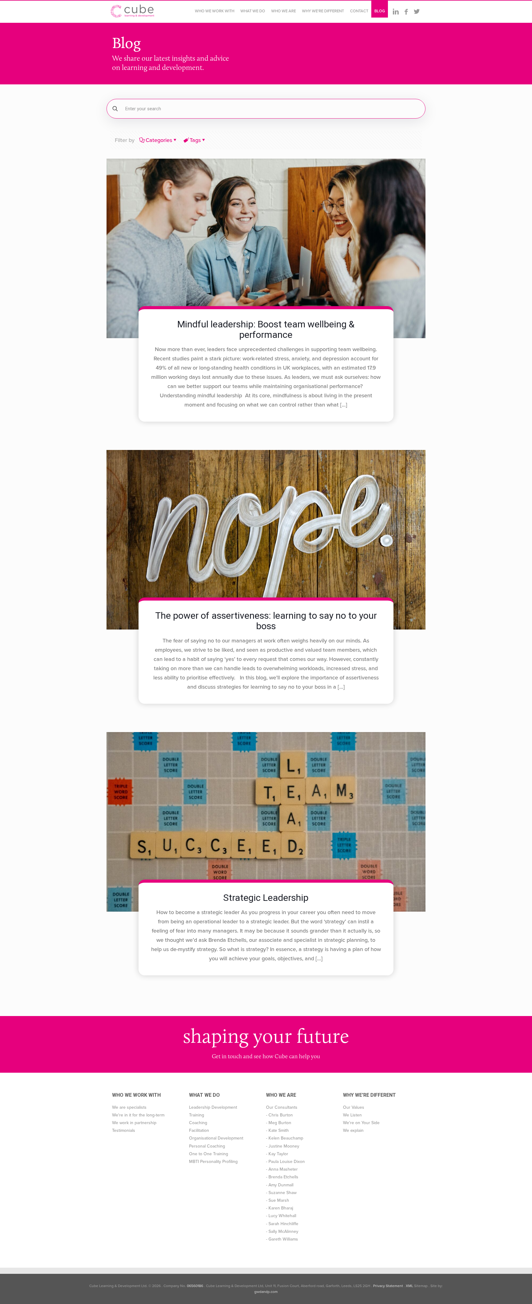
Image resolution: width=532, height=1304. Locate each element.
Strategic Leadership (265, 897)
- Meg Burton (278, 1122)
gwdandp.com (266, 1292)
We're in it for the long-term (138, 1115)
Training (196, 1115)
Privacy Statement (388, 1286)
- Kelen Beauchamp (284, 1138)
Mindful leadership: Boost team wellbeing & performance (265, 329)
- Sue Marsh (277, 1200)
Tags (195, 140)
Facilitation (199, 1130)
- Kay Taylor (277, 1153)
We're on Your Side (361, 1122)
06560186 (195, 1286)
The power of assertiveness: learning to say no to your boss (266, 620)
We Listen (352, 1115)
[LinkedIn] (395, 12)
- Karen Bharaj (279, 1208)
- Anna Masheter (282, 1169)
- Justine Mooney (282, 1146)
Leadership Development (213, 1107)
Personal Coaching (207, 1146)
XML (409, 1286)
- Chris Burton (279, 1115)
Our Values (353, 1107)
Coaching (198, 1122)
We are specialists (129, 1107)
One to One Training (208, 1153)
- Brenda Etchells (282, 1177)
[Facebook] (406, 12)
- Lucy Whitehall (281, 1215)
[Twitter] (416, 12)
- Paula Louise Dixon (285, 1161)
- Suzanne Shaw (281, 1192)
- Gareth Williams (282, 1239)
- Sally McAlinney (282, 1231)
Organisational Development (216, 1138)
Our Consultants (281, 1107)
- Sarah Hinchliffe (282, 1223)
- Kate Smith (277, 1130)
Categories (159, 140)
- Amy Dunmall (279, 1185)
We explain (353, 1130)
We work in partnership (134, 1122)
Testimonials (123, 1130)
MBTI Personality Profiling (213, 1161)
